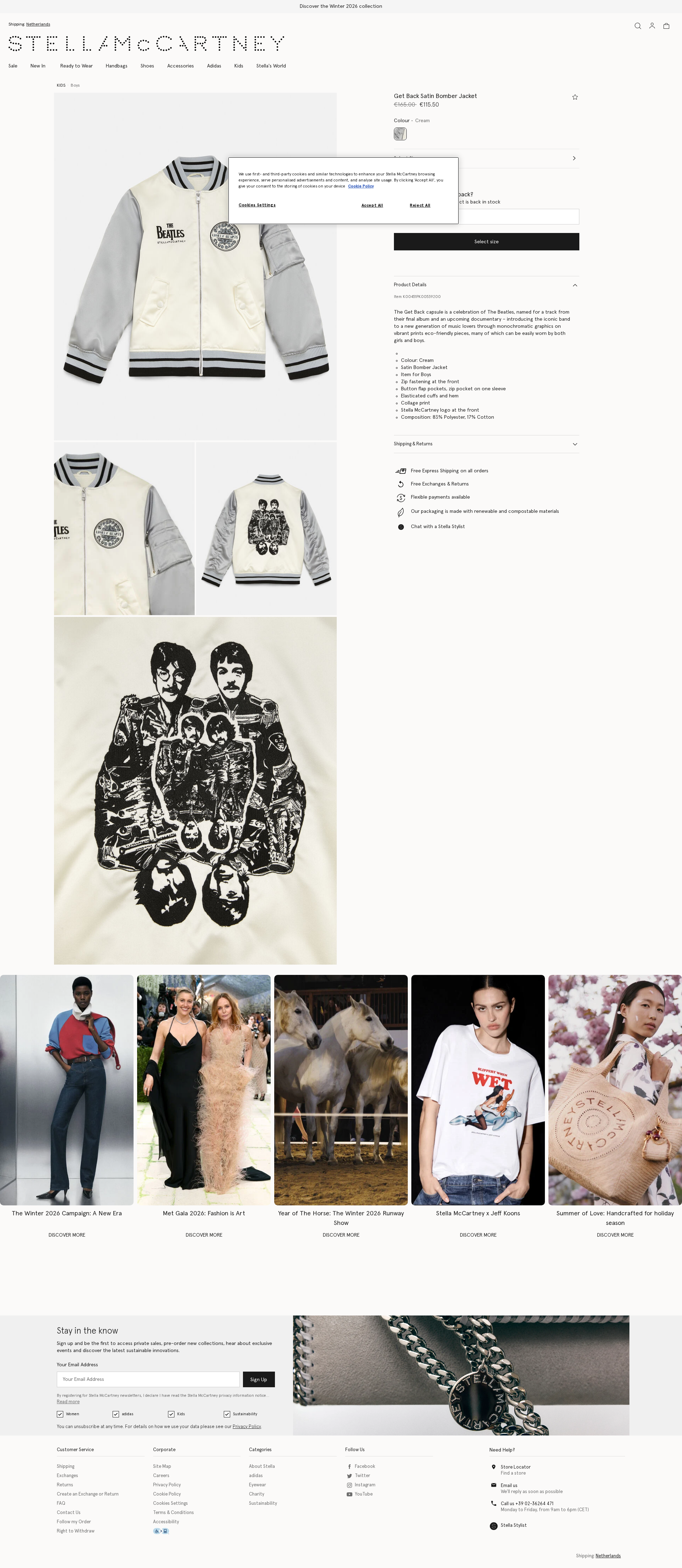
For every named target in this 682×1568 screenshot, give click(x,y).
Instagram (365, 1485)
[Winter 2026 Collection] (67, 1090)
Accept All (372, 205)
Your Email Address (77, 1364)
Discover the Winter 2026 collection (341, 6)
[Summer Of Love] (615, 1090)
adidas (127, 1414)
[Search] (638, 25)
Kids (181, 1414)
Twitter (362, 1476)
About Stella (262, 1466)
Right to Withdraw (75, 1531)
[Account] (652, 25)
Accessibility (166, 1522)
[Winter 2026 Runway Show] (341, 1090)
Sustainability (245, 1414)
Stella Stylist (514, 1525)
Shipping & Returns (413, 444)
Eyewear (257, 1485)
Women (72, 1414)
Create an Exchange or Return (88, 1494)
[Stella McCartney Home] (146, 43)
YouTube (364, 1494)
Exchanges (67, 1476)
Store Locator (516, 1467)
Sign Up (258, 1379)
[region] (343, 190)
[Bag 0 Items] (666, 26)
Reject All (420, 205)
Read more (68, 1402)
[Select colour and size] (575, 97)
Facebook (365, 1466)
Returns (65, 1485)
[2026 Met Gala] (204, 1090)
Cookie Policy (167, 1494)
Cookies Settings (170, 1503)
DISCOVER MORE (67, 1235)
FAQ (61, 1503)
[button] (195, 266)
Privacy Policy (247, 1427)
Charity (256, 1494)
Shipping (65, 1466)
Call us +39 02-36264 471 (527, 1504)
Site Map (162, 1466)
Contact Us (69, 1512)
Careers (161, 1476)
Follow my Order (74, 1522)
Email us (509, 1485)
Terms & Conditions (173, 1512)
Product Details (410, 285)
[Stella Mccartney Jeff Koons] (478, 1090)
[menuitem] (38, 66)
